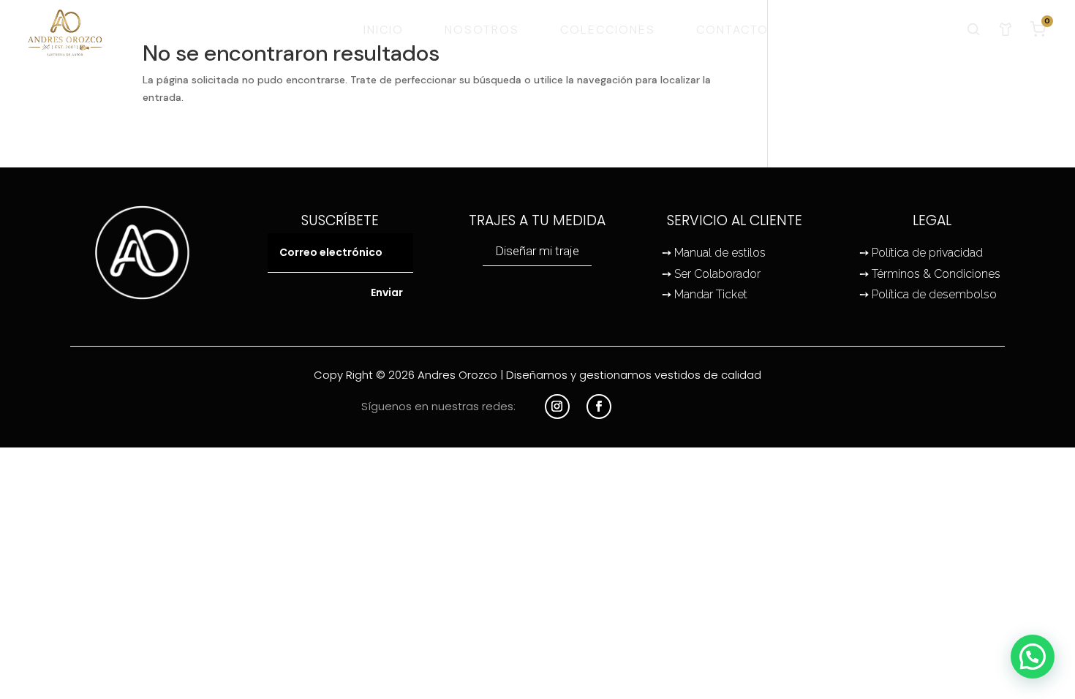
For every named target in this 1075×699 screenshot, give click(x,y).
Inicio (383, 30)
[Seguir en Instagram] (557, 406)
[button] (1033, 657)
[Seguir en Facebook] (598, 406)
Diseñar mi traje (537, 250)
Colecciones (607, 30)
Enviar (387, 292)
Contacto (732, 30)
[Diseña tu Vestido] (1005, 29)
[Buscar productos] (973, 29)
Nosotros (482, 30)
